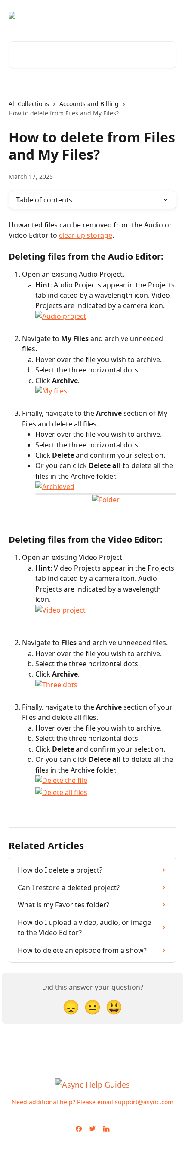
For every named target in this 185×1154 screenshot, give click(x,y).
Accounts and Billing (89, 104)
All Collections (29, 104)
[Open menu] (168, 15)
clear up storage (85, 235)
